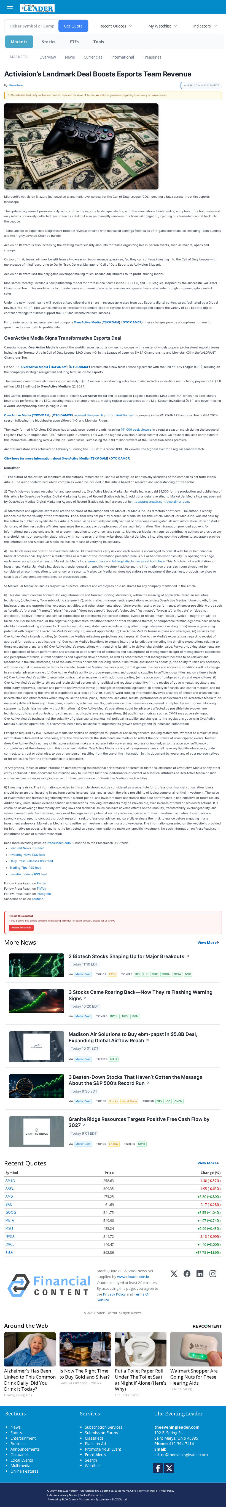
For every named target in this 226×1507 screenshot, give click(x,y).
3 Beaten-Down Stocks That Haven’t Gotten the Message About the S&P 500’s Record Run (135, 1080)
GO (168, 1101)
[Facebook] (187, 1285)
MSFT (10, 1228)
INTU (113, 1016)
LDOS (124, 1016)
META (10, 1220)
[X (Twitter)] (174, 1285)
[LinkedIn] (200, 1285)
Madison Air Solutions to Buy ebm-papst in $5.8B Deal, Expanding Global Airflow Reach (133, 1037)
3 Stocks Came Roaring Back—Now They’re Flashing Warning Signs (140, 995)
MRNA (166, 974)
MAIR (113, 1059)
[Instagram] (213, 1285)
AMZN (10, 1180)
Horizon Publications (81, 1490)
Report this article (21, 927)
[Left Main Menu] (10, 6)
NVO (188, 974)
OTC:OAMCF (132, 322)
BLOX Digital (119, 1499)
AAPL (10, 1188)
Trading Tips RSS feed (25, 868)
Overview (47, 57)
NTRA (177, 974)
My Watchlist (159, 26)
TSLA (9, 1252)
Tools (98, 41)
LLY (145, 974)
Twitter (42, 883)
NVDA (10, 1236)
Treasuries (152, 57)
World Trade (129, 1101)
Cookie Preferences (91, 1495)
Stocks (48, 41)
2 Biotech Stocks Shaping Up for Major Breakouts (129, 956)
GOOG (11, 1212)
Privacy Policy (114, 1294)
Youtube (37, 899)
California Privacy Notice (62, 1495)
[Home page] (37, 7)
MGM (135, 1016)
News (70, 57)
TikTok (41, 888)
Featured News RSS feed (27, 848)
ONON (178, 1101)
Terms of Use (147, 1490)
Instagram (44, 894)
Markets (19, 41)
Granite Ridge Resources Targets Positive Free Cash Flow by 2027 (139, 1122)
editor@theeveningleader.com (181, 1454)
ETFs (74, 41)
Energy (113, 1143)
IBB (137, 974)
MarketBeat (83, 974)
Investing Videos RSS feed (28, 874)
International (122, 57)
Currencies (93, 57)
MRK (155, 974)
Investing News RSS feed (27, 855)
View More (207, 942)
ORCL (10, 1244)
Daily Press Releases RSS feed (31, 861)
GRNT (141, 1143)
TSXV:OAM (111, 322)
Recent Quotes (112, 26)
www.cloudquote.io (133, 1276)
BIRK (159, 1101)
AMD (9, 1196)
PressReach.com (59, 843)
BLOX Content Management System (83, 1499)
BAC (9, 1204)
